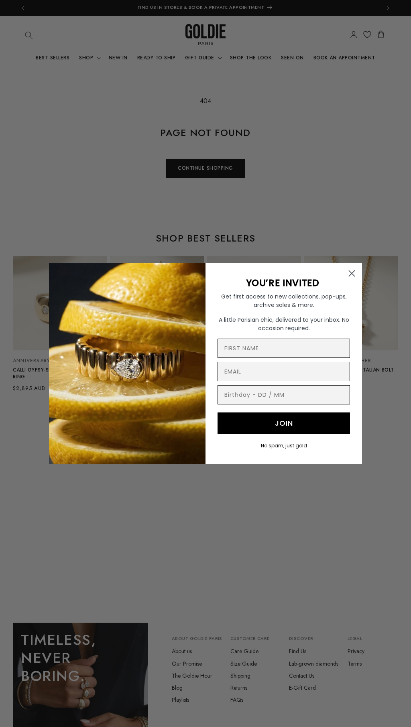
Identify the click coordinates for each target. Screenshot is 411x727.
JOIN (284, 423)
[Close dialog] (352, 273)
